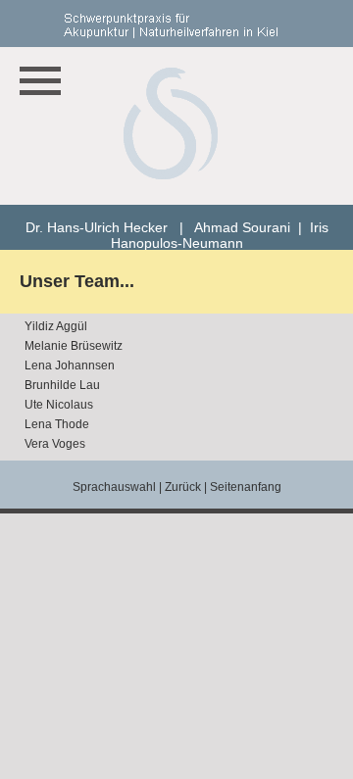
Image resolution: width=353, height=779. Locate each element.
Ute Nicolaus (59, 405)
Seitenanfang (245, 487)
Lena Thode (57, 424)
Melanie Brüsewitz (74, 346)
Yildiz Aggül (56, 326)
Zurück (183, 487)
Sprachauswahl (114, 487)
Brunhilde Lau (62, 385)
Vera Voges (55, 444)
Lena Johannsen (70, 365)
